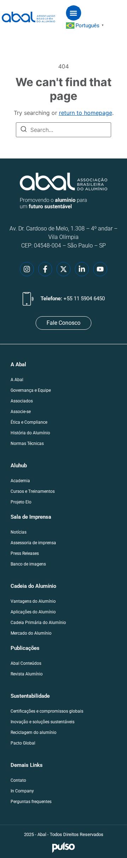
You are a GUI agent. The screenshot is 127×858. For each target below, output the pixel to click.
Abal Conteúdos (26, 663)
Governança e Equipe (31, 390)
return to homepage (85, 112)
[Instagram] (27, 269)
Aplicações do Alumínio (33, 611)
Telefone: (73, 298)
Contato (18, 780)
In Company (22, 791)
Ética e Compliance (29, 422)
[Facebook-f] (45, 269)
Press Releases (25, 553)
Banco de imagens (28, 564)
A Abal (17, 379)
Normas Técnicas (27, 443)
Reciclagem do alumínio (33, 732)
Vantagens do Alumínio (33, 601)
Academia (20, 480)
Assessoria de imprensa (33, 542)
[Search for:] (63, 129)
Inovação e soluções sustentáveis (42, 721)
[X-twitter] (63, 269)
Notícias (18, 532)
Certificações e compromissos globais (47, 711)
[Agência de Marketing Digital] (63, 847)
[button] (73, 13)
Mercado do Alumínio (31, 633)
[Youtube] (100, 269)
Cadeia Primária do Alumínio (38, 622)
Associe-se (21, 411)
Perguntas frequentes (31, 801)
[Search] (23, 130)
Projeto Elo (21, 502)
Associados (22, 401)
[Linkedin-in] (82, 269)
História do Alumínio (30, 432)
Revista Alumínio (27, 674)
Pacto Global (23, 743)
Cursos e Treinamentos (33, 491)
